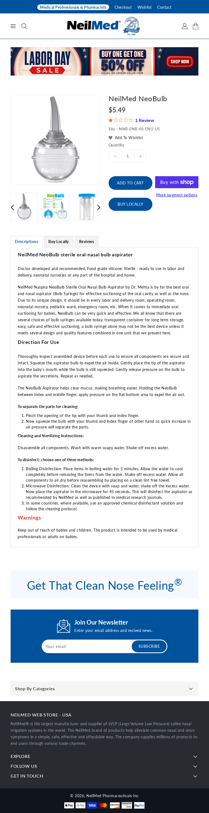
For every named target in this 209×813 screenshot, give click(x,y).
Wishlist (144, 7)
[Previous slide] (12, 207)
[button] (24, 26)
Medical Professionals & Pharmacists (73, 7)
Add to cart (130, 183)
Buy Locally (130, 204)
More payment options (176, 195)
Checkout (123, 7)
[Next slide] (98, 207)
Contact (164, 7)
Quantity (116, 145)
